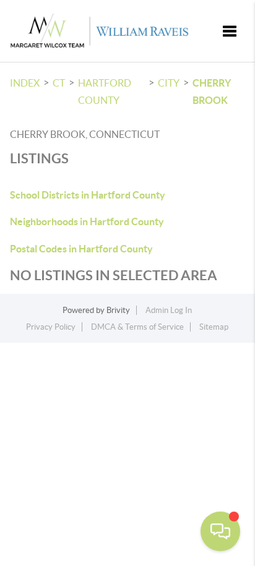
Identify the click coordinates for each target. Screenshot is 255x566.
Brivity (118, 310)
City (168, 82)
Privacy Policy (51, 327)
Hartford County (104, 91)
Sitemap (213, 327)
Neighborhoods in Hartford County (87, 221)
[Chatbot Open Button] (220, 531)
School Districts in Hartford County (87, 194)
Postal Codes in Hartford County (81, 248)
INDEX (25, 82)
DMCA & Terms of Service (137, 327)
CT (59, 82)
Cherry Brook (211, 91)
